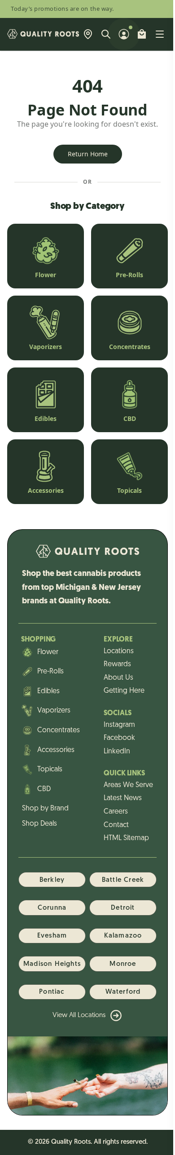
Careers (116, 811)
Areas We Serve (128, 785)
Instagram (119, 725)
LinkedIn (117, 751)
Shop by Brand (45, 808)
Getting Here (124, 691)
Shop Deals (39, 824)
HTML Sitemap (126, 838)
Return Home (88, 154)
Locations (119, 651)
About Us (118, 677)
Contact (116, 825)
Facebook (119, 738)
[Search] (106, 34)
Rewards (117, 664)
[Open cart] (142, 34)
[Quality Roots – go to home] (43, 34)
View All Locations (78, 1015)
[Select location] (88, 34)
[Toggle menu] (160, 34)
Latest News (123, 798)
